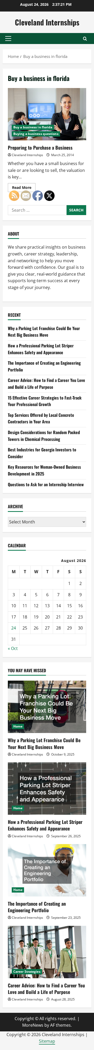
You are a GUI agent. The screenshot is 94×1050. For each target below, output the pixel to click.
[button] (8, 38)
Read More (24, 188)
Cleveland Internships (47, 22)
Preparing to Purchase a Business (47, 114)
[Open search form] (85, 39)
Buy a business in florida (32, 127)
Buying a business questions (35, 134)
